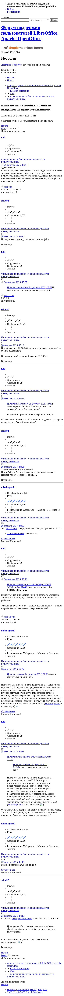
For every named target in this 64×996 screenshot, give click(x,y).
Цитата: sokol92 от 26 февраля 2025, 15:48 (29, 403)
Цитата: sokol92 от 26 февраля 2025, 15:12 (29, 287)
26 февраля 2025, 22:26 (15, 579)
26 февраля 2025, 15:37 (15, 282)
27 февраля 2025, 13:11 (12, 751)
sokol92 (5, 200)
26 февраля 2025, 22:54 (12, 669)
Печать (4, 126)
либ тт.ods (9, 295)
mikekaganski (8, 487)
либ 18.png (9, 616)
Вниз (3, 128)
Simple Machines (34, 992)
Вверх (4, 955)
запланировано (52, 703)
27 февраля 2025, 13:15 (12, 862)
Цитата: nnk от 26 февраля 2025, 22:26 (27, 674)
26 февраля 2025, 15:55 (12, 398)
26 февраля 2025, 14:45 (15, 165)
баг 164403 (11, 528)
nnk (3, 137)
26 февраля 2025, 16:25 (12, 466)
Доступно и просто (11, 64)
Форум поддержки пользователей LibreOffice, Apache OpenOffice (29, 33)
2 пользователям (15, 533)
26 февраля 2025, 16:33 (12, 525)
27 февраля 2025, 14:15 (12, 916)
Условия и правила (26, 989)
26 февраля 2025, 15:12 (12, 236)
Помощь (11, 989)
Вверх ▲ (42, 989)
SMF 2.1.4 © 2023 (16, 992)
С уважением (8, 538)
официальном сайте (22, 918)
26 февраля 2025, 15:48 (12, 345)
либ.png (8, 186)
